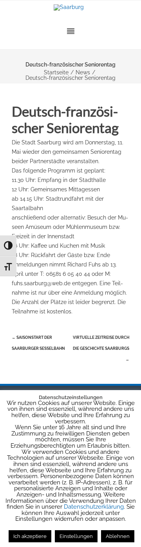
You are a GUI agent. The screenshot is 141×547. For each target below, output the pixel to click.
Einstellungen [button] (76, 536)
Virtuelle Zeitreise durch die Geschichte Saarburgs (101, 348)
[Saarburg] (70, 7)
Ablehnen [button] (118, 536)
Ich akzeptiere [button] (30, 536)
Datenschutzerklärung (94, 506)
